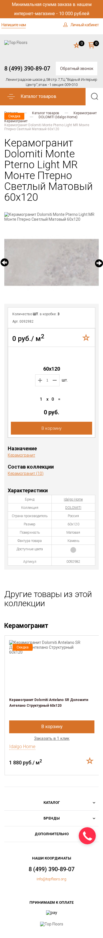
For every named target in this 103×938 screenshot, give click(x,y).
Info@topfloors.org (51, 879)
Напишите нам (13, 25)
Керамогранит (85, 113)
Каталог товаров (45, 113)
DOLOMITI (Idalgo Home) (58, 117)
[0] (76, 45)
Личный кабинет (84, 25)
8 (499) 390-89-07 (27, 68)
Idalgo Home (73, 499)
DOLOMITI (73, 508)
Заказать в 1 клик (52, 738)
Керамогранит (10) (25, 473)
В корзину (51, 428)
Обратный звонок (76, 68)
